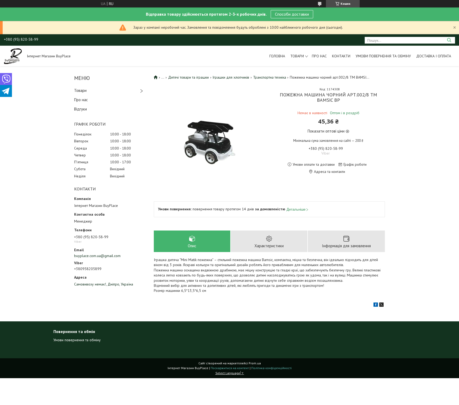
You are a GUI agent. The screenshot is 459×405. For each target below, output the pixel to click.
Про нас (319, 56)
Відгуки (80, 109)
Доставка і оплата (433, 56)
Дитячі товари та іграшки (188, 77)
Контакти (341, 56)
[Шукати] (449, 40)
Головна (277, 56)
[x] (381, 305)
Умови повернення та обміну (383, 56)
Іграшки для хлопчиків (230, 77)
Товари (297, 56)
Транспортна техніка (269, 77)
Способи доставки (292, 14)
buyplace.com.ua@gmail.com (97, 255)
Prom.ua (255, 363)
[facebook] (375, 305)
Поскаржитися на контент (230, 368)
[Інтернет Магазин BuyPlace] (13, 55)
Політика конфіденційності (271, 368)
